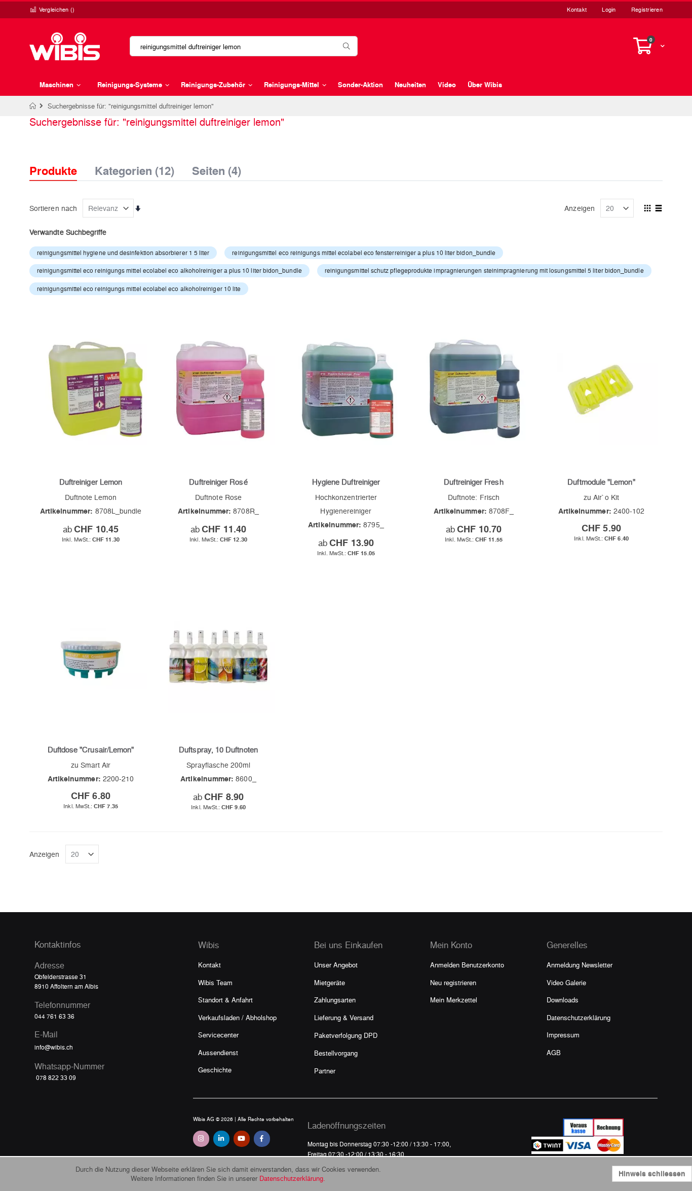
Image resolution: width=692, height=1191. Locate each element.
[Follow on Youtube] (242, 1139)
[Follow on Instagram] (201, 1139)
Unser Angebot (336, 964)
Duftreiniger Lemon (90, 481)
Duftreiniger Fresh (473, 481)
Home (33, 106)
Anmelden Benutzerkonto (467, 964)
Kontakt (577, 9)
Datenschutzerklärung (578, 1017)
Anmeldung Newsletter (579, 964)
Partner (324, 1070)
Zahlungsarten (335, 999)
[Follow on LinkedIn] (221, 1139)
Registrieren (647, 9)
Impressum (563, 1034)
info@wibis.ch (53, 1047)
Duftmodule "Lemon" (601, 481)
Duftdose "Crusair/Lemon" (91, 749)
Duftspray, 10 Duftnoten (218, 749)
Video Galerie (566, 982)
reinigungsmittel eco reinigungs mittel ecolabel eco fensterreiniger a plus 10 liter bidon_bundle (363, 252)
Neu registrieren (453, 982)
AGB (554, 1052)
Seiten (216, 168)
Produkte (53, 170)
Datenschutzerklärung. (292, 1178)
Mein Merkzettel (453, 999)
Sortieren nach (53, 208)
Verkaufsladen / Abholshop (237, 1017)
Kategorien (134, 168)
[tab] (60, 161)
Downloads (563, 999)
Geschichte (215, 1069)
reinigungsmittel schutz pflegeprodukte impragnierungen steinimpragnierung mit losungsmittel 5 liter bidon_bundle (484, 270)
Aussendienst (218, 1052)
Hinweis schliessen (652, 1173)
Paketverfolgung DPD (345, 1035)
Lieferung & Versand (343, 1017)
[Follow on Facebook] (262, 1139)
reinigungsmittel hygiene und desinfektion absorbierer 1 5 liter (123, 252)
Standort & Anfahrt (225, 999)
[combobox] (244, 46)
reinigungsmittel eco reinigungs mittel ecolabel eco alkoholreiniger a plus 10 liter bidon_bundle (169, 270)
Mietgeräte (329, 982)
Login (609, 9)
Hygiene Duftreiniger (346, 481)
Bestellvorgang (336, 1053)
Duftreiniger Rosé (218, 481)
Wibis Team (215, 982)
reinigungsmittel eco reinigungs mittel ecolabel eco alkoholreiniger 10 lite (139, 288)
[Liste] (659, 208)
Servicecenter (218, 1034)
